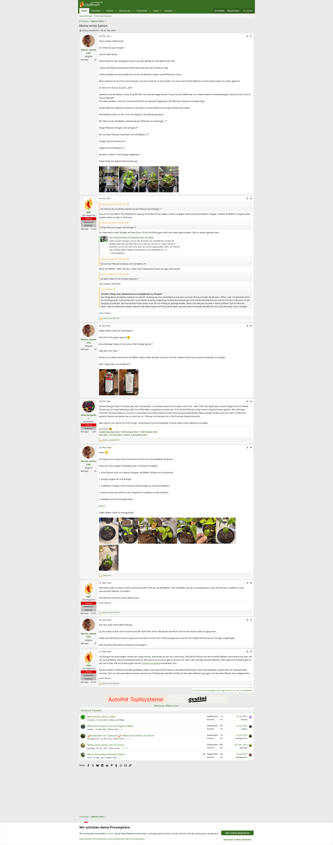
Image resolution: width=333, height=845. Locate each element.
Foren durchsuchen (102, 16)
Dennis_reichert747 (90, 30)
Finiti (89, 757)
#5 (251, 447)
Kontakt (168, 10)
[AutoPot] (135, 702)
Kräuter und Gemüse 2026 (135, 435)
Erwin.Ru (91, 720)
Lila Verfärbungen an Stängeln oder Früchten (131, 237)
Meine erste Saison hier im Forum (105, 744)
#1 (251, 36)
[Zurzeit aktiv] (88, 209)
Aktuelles (95, 10)
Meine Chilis (113, 729)
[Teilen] (247, 36)
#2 (251, 198)
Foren (84, 10)
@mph (102, 505)
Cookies (110, 833)
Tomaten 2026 (115, 435)
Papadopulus (241, 757)
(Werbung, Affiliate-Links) (166, 705)
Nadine (244, 719)
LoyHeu (90, 729)
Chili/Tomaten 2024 (129, 432)
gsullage (91, 748)
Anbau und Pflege (116, 720)
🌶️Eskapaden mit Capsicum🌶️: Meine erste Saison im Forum (120, 735)
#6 (251, 583)
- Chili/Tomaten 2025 (147, 432)
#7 (251, 620)
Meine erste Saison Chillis (101, 716)
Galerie (109, 10)
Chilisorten (142, 10)
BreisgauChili (93, 738)
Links (155, 10)
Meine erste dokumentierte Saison (106, 754)
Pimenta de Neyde (151, 663)
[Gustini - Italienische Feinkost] (197, 702)
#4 (251, 401)
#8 (251, 651)
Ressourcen (125, 10)
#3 (251, 326)
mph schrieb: (106, 289)
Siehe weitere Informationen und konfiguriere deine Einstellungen (112, 838)
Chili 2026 (103, 435)
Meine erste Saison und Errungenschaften (110, 726)
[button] (102, 11)
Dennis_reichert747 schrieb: (113, 204)
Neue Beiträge (85, 16)
